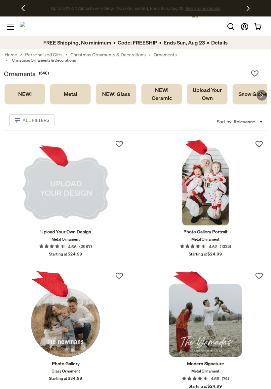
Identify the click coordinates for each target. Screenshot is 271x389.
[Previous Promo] (25, 8)
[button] (244, 26)
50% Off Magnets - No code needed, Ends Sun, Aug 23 (117, 8)
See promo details (188, 8)
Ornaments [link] (165, 54)
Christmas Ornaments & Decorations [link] (108, 54)
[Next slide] (261, 95)
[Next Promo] (248, 8)
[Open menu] (10, 27)
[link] (25, 94)
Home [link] (11, 54)
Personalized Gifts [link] (43, 54)
